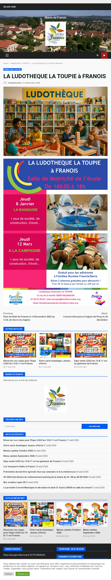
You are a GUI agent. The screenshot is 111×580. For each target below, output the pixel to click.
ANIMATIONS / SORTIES (12, 69)
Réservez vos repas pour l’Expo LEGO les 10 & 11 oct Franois (20, 345)
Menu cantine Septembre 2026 (19, 456)
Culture (44, 354)
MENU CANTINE (64, 523)
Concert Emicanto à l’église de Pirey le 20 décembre (85, 316)
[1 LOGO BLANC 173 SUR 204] (55, 399)
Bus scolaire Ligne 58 (14, 482)
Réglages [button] (9, 574)
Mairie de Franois (55, 17)
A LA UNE (9, 354)
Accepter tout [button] (22, 574)
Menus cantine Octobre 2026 (18, 450)
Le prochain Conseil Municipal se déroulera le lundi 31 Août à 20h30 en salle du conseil (47, 487)
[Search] (98, 55)
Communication (14, 83)
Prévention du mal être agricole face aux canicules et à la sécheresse (39, 472)
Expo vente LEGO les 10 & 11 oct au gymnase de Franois (91, 345)
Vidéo (104, 55)
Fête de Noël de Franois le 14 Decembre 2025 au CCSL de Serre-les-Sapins (29, 316)
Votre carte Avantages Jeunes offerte (55, 345)
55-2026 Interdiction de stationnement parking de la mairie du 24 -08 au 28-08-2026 (45, 477)
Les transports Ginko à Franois (19, 466)
